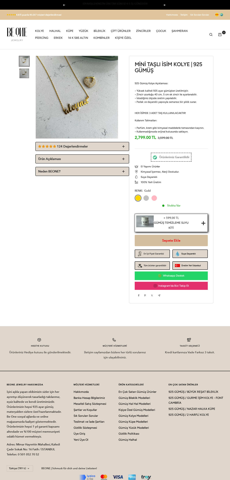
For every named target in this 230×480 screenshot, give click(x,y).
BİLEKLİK (99, 31)
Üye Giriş (79, 433)
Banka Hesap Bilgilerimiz (89, 398)
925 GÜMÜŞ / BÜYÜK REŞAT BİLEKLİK (193, 391)
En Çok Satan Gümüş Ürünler (137, 391)
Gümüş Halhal (128, 439)
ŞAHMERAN (180, 31)
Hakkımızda (172, 14)
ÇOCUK (161, 31)
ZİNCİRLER (143, 31)
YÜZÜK (83, 31)
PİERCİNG (41, 37)
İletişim (184, 14)
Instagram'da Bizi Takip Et (173, 285)
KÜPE (69, 31)
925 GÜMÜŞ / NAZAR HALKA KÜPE (192, 408)
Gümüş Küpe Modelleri (133, 421)
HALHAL (55, 31)
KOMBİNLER (101, 37)
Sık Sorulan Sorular (199, 14)
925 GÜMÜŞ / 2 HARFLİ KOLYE (189, 414)
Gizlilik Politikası (129, 433)
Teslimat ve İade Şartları (89, 421)
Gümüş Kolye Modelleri (133, 415)
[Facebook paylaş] (139, 295)
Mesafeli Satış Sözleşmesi (90, 403)
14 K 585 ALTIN (78, 37)
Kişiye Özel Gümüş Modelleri (137, 410)
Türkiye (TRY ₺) (17, 468)
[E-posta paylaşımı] (160, 295)
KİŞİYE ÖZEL (123, 37)
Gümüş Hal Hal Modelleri (135, 403)
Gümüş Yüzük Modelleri (134, 427)
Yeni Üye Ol (81, 439)
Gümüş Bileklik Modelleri (134, 398)
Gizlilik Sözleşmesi (85, 427)
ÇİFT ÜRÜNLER (121, 31)
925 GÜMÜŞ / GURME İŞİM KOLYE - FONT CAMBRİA (196, 400)
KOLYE (39, 31)
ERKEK (58, 37)
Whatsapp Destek (173, 275)
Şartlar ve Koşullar (85, 410)
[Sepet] (220, 34)
